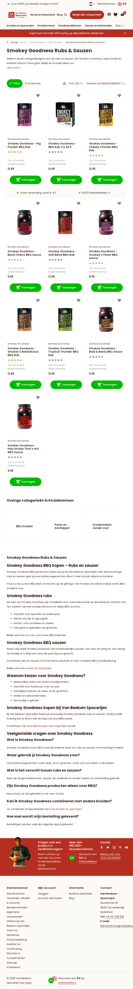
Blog (60, 14)
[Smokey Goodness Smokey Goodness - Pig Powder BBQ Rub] (24, 114)
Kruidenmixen (46, 25)
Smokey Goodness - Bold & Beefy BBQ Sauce (105, 350)
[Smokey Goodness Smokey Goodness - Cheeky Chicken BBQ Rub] (106, 114)
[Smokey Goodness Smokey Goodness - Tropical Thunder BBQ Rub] (65, 319)
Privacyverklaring (17, 939)
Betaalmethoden (17, 907)
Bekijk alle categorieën (87, 14)
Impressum (13, 967)
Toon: (71, 83)
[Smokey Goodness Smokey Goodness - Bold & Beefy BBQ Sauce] (106, 319)
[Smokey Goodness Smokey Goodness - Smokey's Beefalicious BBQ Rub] (24, 319)
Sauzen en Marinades (98, 25)
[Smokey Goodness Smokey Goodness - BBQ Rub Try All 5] (65, 114)
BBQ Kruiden (56, 42)
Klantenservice (106, 4)
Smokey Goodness (18, 139)
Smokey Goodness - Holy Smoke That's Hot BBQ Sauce (23, 449)
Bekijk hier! (97, 33)
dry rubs (30, 635)
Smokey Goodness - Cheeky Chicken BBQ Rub (103, 147)
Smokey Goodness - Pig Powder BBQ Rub (24, 145)
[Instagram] (114, 848)
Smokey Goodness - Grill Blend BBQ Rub (62, 253)
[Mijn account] (109, 15)
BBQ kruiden (41, 726)
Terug (14, 42)
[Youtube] (126, 848)
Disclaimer (13, 935)
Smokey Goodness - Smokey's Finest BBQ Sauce (103, 255)
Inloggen (43, 893)
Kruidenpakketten (69, 25)
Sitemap (12, 962)
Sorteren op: (94, 83)
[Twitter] (108, 848)
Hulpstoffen (123, 25)
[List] (64, 83)
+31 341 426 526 (115, 916)
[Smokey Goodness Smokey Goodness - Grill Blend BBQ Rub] (65, 222)
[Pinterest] (120, 848)
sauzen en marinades (38, 668)
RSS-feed (25, 983)
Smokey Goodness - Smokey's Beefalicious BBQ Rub (23, 352)
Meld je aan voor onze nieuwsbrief (110, 856)
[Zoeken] (65, 14)
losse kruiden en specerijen (66, 809)
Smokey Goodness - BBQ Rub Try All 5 (62, 145)
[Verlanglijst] (115, 15)
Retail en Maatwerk (42, 14)
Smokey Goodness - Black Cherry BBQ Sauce (24, 253)
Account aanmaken (50, 898)
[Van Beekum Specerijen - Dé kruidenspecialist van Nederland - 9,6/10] (17, 15)
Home (22, 42)
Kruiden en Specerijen (20, 25)
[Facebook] (101, 848)
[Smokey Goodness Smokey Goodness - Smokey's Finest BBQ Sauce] (106, 222)
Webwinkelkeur (88, 861)
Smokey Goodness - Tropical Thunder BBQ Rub (63, 352)
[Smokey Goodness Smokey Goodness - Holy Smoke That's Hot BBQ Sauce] (24, 416)
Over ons (12, 930)
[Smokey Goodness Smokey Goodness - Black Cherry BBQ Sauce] (24, 222)
